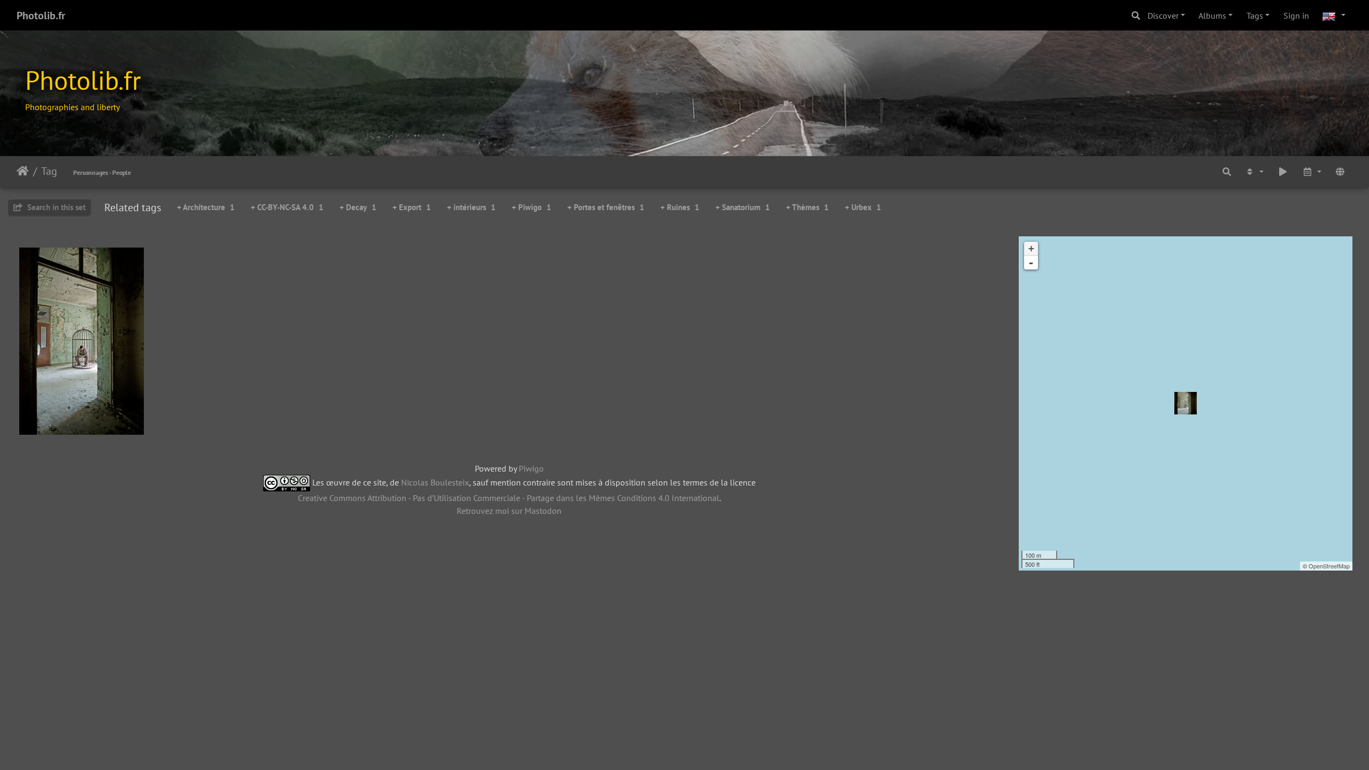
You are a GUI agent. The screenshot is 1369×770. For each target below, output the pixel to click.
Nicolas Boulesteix (435, 482)
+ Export (412, 207)
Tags (1255, 15)
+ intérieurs (471, 207)
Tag (49, 171)
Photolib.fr (41, 15)
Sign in (1296, 15)
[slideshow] (1283, 171)
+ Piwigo (531, 207)
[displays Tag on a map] (1340, 171)
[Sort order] (1254, 171)
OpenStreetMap (1329, 565)
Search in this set (55, 207)
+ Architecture (206, 207)
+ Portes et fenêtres (605, 207)
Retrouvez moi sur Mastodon (509, 510)
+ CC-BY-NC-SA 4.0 (287, 207)
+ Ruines (679, 207)
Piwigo (531, 468)
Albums (1212, 15)
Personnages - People (102, 172)
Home (23, 171)
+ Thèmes (807, 207)
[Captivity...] (1185, 403)
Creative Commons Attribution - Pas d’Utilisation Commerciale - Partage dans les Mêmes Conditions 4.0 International (508, 497)
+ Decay (358, 207)
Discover (1163, 15)
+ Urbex (863, 207)
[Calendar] (1311, 171)
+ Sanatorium (743, 207)
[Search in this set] (1227, 171)
